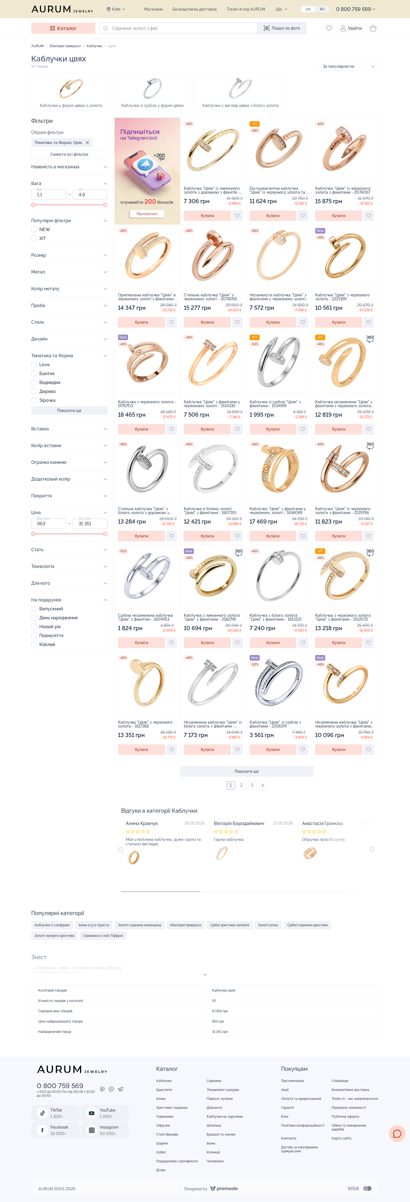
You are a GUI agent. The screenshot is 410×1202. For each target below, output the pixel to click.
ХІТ (42, 238)
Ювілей (47, 644)
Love (44, 364)
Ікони (211, 1143)
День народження (58, 617)
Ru (322, 9)
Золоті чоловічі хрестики (54, 936)
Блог (285, 1117)
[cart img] (213, 148)
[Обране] (329, 28)
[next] (263, 785)
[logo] (62, 9)
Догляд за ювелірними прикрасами (299, 1149)
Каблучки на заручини (225, 1117)
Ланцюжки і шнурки (223, 1090)
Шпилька (214, 1125)
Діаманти (214, 1108)
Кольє (161, 1099)
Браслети (164, 1090)
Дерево (47, 391)
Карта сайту (342, 1138)
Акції (285, 1090)
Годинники (164, 1117)
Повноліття (51, 635)
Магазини (153, 9)
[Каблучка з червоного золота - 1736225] (134, 858)
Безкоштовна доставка (195, 9)
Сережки (214, 1081)
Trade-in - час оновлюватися (355, 1099)
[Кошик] (373, 28)
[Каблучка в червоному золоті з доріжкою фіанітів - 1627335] (222, 853)
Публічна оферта (345, 1117)
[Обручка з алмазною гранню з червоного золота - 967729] (310, 853)
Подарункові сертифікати (177, 1161)
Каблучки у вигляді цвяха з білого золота (240, 105)
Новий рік (50, 626)
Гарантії (287, 1108)
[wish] (237, 215)
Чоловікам (215, 1161)
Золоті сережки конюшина (139, 925)
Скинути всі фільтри (69, 154)
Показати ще (247, 771)
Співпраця (340, 1081)
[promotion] (147, 222)
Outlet (161, 1152)
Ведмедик (50, 382)
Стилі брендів (167, 1134)
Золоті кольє (268, 925)
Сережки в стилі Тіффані (103, 936)
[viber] (102, 1089)
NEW (44, 229)
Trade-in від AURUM (246, 9)
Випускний (51, 608)
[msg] (397, 1133)
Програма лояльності (349, 1108)
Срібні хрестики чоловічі (229, 925)
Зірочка (47, 400)
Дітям (160, 1170)
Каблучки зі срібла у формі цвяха (152, 105)
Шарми (162, 1143)
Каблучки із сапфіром (52, 925)
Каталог (66, 28)
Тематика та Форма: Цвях (58, 142)
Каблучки (164, 1081)
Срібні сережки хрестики (307, 925)
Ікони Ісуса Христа (94, 925)
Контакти (288, 1138)
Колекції (213, 1152)
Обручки (163, 1125)
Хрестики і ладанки (171, 1108)
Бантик (47, 373)
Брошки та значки (221, 1134)
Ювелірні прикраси (185, 925)
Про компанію (292, 1081)
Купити (207, 215)
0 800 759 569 (353, 9)
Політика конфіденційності (302, 1125)
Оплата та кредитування (301, 1099)
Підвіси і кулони (220, 1099)
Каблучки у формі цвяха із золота (71, 105)
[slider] (33, 205)
